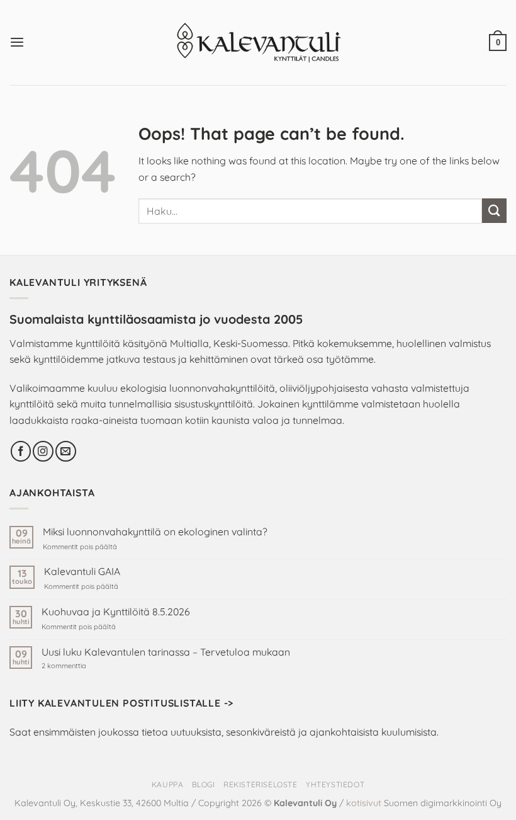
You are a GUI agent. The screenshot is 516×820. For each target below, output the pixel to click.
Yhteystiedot (335, 784)
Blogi (203, 784)
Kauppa (168, 784)
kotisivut (363, 803)
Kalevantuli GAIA (82, 572)
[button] (17, 42)
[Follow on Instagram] (43, 451)
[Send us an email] (65, 451)
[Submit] (494, 210)
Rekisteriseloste (260, 784)
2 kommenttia (85, 666)
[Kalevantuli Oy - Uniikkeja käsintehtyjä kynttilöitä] (258, 42)
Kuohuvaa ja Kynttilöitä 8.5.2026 (116, 612)
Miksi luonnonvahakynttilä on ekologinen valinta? (155, 532)
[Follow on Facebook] (21, 451)
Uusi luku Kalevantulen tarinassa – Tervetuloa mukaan (166, 652)
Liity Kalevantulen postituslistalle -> (121, 703)
